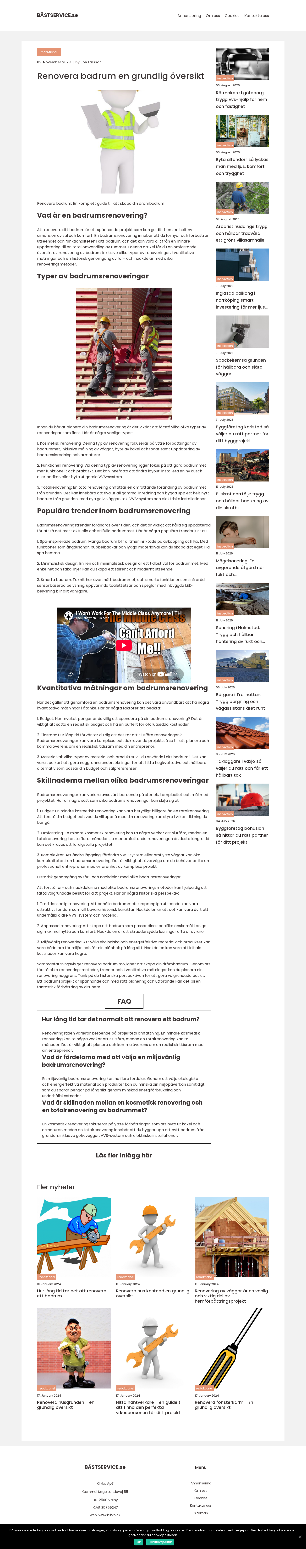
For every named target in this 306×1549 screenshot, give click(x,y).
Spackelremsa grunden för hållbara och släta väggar (241, 367)
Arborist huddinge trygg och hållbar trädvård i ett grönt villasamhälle (242, 233)
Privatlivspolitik (160, 1542)
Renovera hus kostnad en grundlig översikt (152, 1293)
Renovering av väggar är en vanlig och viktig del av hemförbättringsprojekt (231, 1296)
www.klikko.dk (109, 1515)
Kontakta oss (256, 15)
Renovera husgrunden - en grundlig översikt (65, 1405)
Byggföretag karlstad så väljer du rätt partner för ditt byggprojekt (242, 434)
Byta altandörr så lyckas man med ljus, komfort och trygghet (242, 166)
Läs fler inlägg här (124, 1155)
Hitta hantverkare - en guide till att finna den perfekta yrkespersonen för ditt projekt (149, 1407)
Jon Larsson (91, 62)
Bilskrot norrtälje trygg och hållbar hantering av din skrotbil (242, 501)
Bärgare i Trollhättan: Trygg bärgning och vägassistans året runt (240, 701)
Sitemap (201, 1513)
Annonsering (189, 15)
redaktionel (49, 52)
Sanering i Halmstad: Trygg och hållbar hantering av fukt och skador (239, 635)
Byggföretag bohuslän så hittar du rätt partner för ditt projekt (242, 835)
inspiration (225, 78)
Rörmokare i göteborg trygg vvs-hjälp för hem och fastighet (241, 99)
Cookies (232, 15)
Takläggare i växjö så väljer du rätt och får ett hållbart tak (242, 768)
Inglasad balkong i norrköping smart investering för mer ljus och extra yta (240, 300)
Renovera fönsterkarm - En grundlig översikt (224, 1405)
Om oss (213, 15)
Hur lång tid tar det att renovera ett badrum (71, 1293)
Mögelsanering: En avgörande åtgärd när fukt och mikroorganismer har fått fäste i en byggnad (241, 568)
